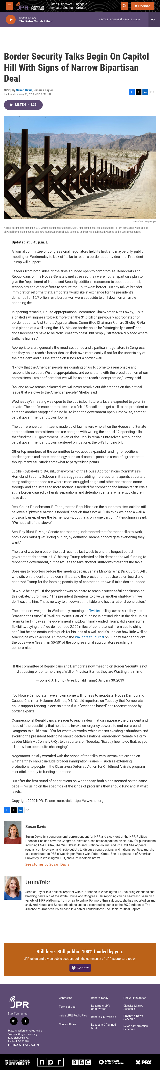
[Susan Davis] (12, 832)
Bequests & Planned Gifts (103, 1026)
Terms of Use (67, 1006)
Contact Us (65, 998)
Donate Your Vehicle (103, 1016)
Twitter (94, 611)
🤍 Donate (80, 967)
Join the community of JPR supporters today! (106, 959)
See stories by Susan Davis (47, 864)
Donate (144, 6)
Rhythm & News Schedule (133, 1018)
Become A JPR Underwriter (100, 1007)
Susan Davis (24, 90)
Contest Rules (67, 1024)
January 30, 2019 (111, 680)
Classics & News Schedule (133, 1007)
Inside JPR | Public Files (73, 1015)
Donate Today (99, 998)
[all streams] (154, 19)
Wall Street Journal (89, 637)
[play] (11, 19)
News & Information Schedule (136, 1028)
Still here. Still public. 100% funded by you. (80, 952)
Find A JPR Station (135, 998)
